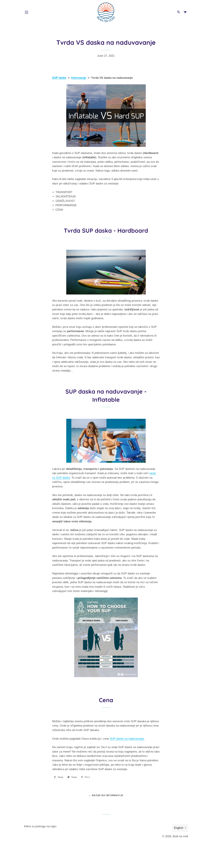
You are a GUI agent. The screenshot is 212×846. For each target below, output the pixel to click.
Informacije (78, 77)
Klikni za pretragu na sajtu (40, 826)
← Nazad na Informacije (106, 795)
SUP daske (59, 77)
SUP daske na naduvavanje (127, 738)
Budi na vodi (180, 836)
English (178, 827)
